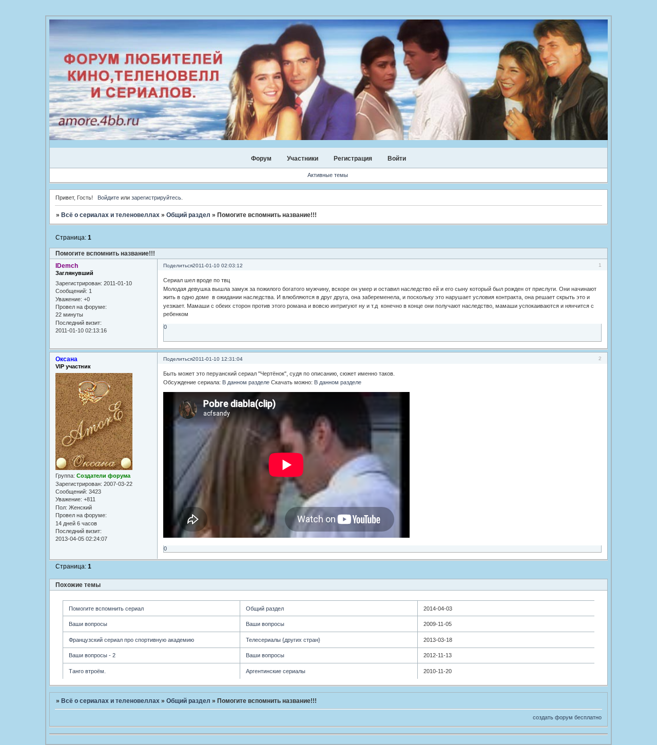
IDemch (66, 265)
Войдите (108, 197)
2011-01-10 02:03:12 (217, 265)
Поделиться (177, 265)
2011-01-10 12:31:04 (217, 359)
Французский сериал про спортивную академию (131, 640)
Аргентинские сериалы (275, 671)
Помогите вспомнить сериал (106, 608)
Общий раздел (188, 215)
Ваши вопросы (88, 624)
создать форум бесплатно (567, 717)
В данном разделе (245, 382)
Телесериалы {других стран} (283, 640)
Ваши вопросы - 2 (92, 655)
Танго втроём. (87, 671)
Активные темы (327, 175)
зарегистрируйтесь (156, 197)
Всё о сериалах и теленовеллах (110, 215)
